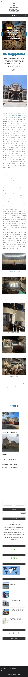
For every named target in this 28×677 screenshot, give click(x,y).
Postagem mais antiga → (20, 503)
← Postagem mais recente (8, 503)
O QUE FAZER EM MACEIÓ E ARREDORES (13, 34)
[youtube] (17, 15)
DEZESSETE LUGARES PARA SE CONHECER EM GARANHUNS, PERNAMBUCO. (17, 610)
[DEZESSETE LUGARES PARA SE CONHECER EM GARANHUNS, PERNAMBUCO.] (14, 420)
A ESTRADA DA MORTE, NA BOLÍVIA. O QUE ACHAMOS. (16, 592)
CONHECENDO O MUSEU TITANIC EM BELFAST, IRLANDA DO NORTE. (17, 602)
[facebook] (12, 15)
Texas (13, 55)
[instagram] (15, 15)
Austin (5, 53)
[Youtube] (18, 633)
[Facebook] (9, 633)
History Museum (17, 115)
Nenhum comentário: (20, 406)
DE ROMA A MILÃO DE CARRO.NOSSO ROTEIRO (16, 619)
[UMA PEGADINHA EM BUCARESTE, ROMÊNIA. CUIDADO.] (14, 443)
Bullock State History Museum (16, 53)
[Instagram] (14, 633)
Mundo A (18, 674)
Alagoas (9, 29)
